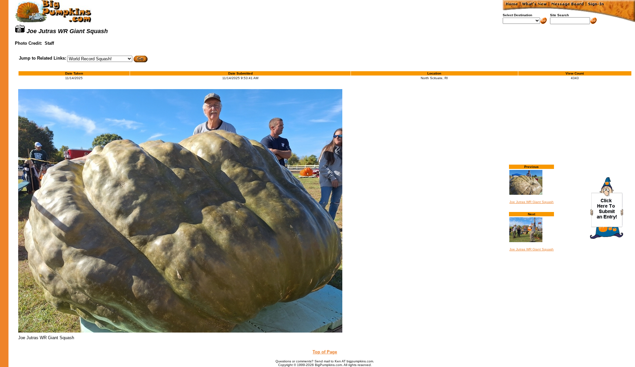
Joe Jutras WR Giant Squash (531, 202)
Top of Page (325, 351)
